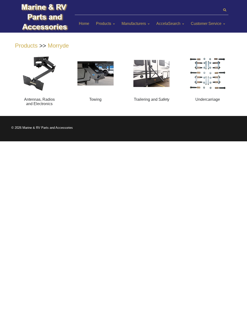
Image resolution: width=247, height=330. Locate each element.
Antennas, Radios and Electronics (39, 101)
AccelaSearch (168, 24)
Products (103, 24)
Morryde (58, 45)
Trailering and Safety (151, 99)
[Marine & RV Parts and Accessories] (45, 17)
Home (84, 24)
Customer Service (206, 24)
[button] (224, 10)
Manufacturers (134, 24)
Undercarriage (207, 99)
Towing (95, 99)
